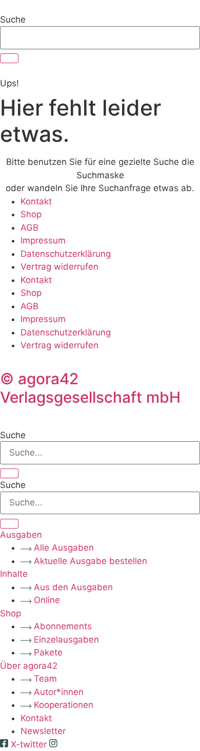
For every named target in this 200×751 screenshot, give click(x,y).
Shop (31, 214)
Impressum (43, 240)
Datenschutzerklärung (66, 254)
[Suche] (9, 58)
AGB (29, 227)
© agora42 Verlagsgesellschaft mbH (90, 387)
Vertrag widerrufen (59, 266)
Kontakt (36, 201)
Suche (13, 19)
